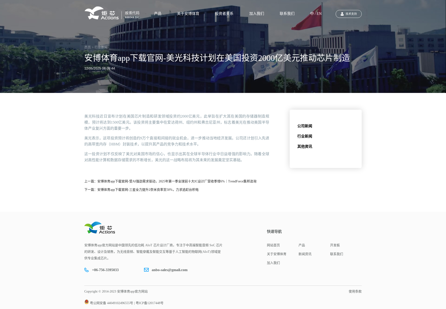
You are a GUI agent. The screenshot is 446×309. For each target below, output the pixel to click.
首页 (87, 47)
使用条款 (355, 291)
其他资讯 (304, 146)
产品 (157, 14)
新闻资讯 (305, 254)
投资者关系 (224, 14)
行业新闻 (304, 136)
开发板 (335, 245)
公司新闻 (304, 126)
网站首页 (273, 245)
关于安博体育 (188, 14)
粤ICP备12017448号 (150, 303)
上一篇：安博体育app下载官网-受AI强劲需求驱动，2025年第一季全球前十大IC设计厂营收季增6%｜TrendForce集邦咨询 (170, 181)
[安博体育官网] (113, 13)
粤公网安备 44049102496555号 (111, 303)
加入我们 (256, 14)
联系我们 (287, 14)
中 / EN (316, 14)
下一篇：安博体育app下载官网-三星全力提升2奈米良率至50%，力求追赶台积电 (141, 189)
